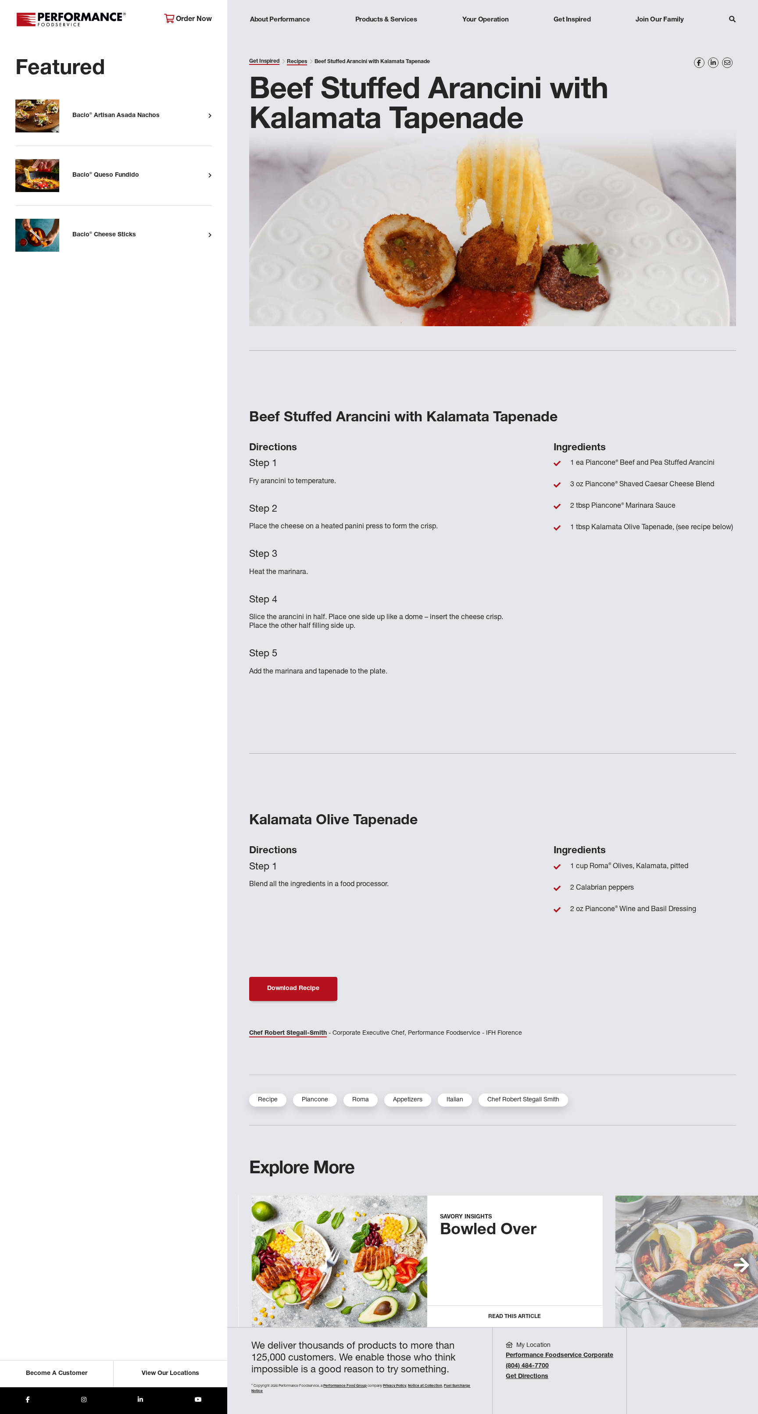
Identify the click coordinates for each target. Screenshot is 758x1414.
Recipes (297, 61)
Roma (360, 1100)
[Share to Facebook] (28, 1400)
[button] (741, 1265)
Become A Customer (56, 1374)
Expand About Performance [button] (280, 37)
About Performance (280, 20)
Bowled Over (488, 1231)
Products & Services (386, 20)
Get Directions (527, 1377)
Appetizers (407, 1100)
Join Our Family (659, 20)
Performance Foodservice (83, 19)
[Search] (732, 20)
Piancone (315, 1100)
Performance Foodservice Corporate (559, 1356)
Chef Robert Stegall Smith (523, 1100)
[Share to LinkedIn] (140, 1400)
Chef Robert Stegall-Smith (288, 1033)
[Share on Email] (727, 62)
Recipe (268, 1100)
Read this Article (514, 1316)
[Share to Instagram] (83, 1400)
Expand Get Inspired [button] (572, 37)
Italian (455, 1100)
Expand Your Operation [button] (485, 37)
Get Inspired (572, 20)
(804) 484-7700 (527, 1366)
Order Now (193, 19)
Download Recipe (293, 989)
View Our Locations (170, 1374)
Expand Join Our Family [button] (659, 37)
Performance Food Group (345, 1386)
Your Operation (485, 20)
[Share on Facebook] (699, 62)
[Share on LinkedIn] (713, 62)
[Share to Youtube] (198, 1400)
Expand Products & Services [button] (386, 37)
